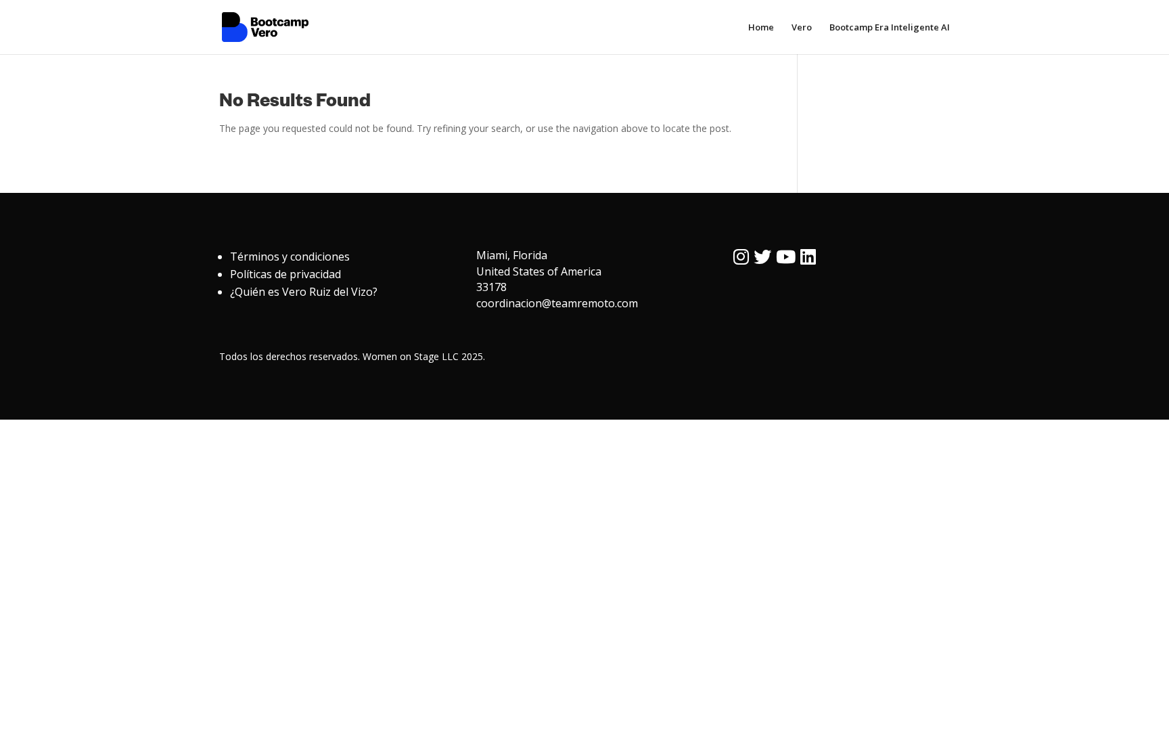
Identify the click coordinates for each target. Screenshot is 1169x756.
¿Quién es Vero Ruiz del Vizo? (303, 291)
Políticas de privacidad (285, 274)
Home (761, 27)
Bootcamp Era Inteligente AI (889, 27)
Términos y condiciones (290, 256)
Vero (802, 27)
